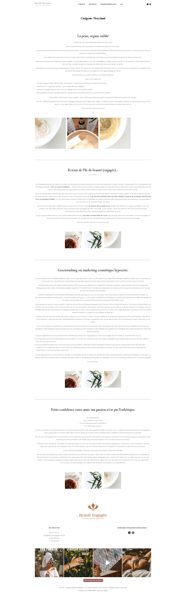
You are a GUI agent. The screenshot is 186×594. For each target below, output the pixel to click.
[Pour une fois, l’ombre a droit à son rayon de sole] (107, 562)
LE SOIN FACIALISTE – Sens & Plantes (101, 11)
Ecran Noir (123, 587)
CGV (121, 4)
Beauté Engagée (77, 587)
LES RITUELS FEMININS (97, 14)
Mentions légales (102, 590)
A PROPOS (81, 4)
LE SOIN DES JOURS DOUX (98, 16)
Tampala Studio (113, 587)
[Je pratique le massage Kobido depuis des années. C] (78, 562)
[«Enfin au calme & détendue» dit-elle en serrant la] (136, 562)
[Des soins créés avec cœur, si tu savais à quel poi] (49, 562)
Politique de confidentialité (87, 590)
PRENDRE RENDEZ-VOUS (108, 4)
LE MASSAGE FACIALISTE (98, 9)
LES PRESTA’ (93, 4)
